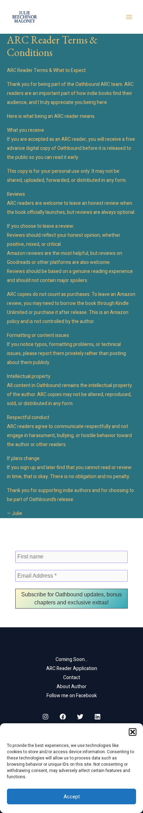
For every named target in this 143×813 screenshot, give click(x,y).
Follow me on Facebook (72, 695)
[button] (132, 732)
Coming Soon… (72, 659)
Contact (71, 677)
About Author (71, 686)
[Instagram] (45, 717)
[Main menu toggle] (129, 17)
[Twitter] (80, 717)
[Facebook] (63, 717)
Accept (72, 796)
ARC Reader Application (71, 668)
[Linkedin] (97, 717)
